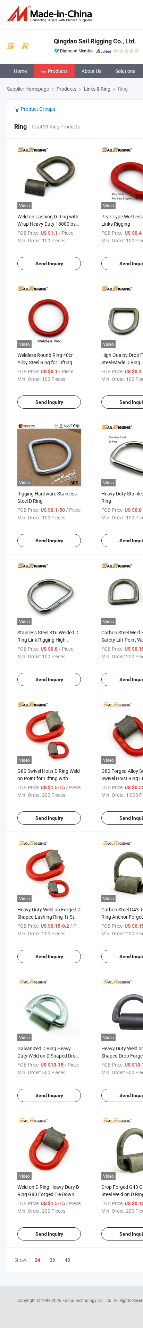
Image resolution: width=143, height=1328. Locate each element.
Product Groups (37, 109)
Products (58, 71)
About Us (91, 71)
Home (20, 71)
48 (67, 1259)
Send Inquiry (49, 263)
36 (52, 1259)
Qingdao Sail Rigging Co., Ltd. (95, 41)
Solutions (125, 71)
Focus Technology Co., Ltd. (87, 1300)
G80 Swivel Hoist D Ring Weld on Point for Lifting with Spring (48, 778)
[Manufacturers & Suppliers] (50, 14)
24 (37, 1260)
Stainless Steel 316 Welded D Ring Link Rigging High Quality (47, 639)
